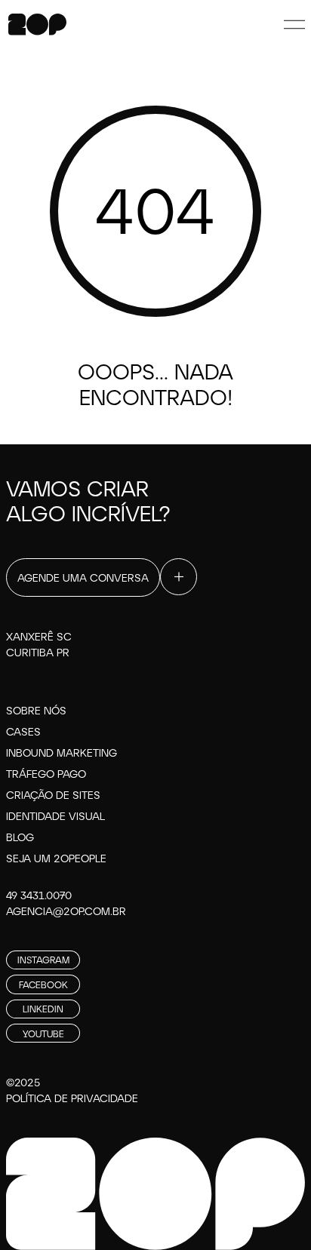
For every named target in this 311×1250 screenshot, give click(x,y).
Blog (20, 837)
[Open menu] (294, 24)
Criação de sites (53, 794)
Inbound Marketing (61, 752)
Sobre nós (36, 710)
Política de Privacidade (72, 1098)
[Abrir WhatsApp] (273, 1212)
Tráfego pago (46, 773)
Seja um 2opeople (56, 858)
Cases (23, 731)
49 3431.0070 (39, 895)
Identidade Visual (55, 815)
